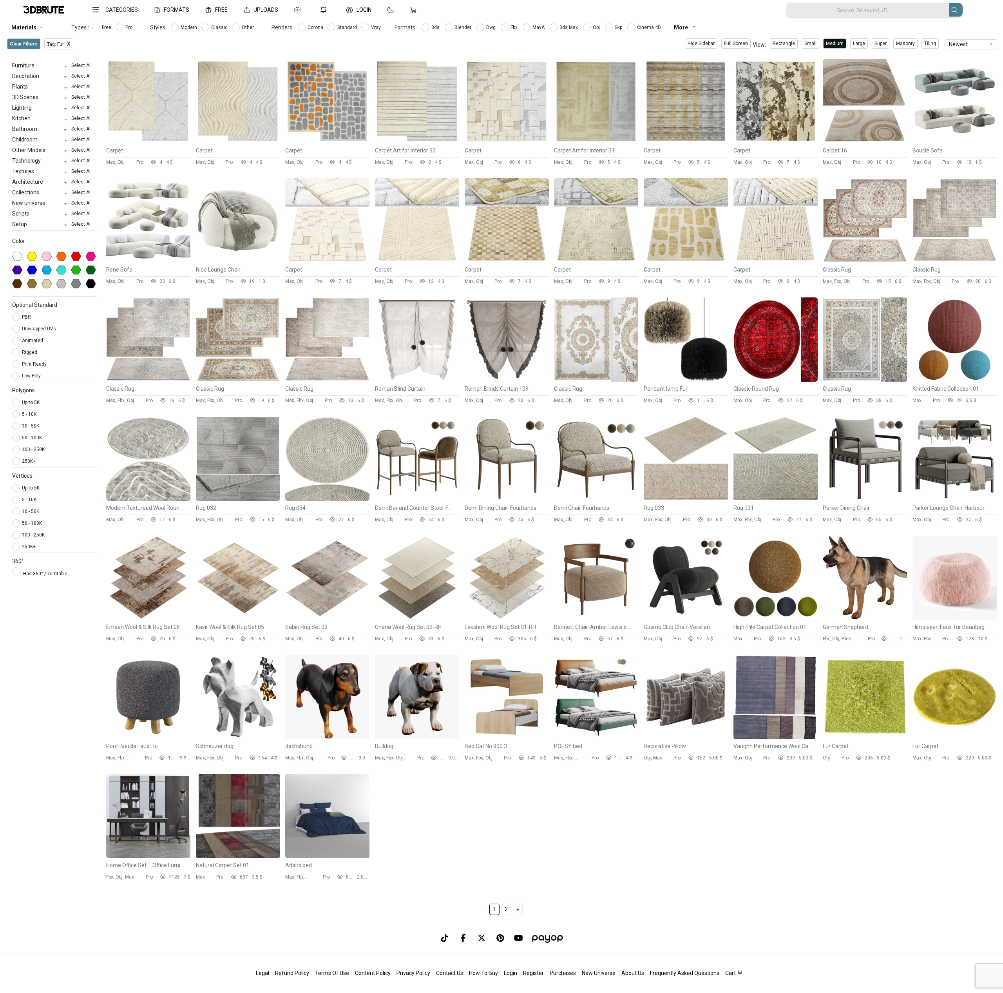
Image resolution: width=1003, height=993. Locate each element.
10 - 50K (30, 426)
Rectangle (784, 43)
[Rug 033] (686, 499)
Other (248, 27)
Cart (731, 973)
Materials (23, 27)
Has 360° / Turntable (45, 573)
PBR (27, 317)
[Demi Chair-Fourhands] (596, 499)
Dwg (491, 27)
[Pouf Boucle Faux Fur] (148, 737)
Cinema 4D (649, 27)
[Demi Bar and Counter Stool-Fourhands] (417, 499)
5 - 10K (29, 414)
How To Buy (483, 973)
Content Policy (373, 973)
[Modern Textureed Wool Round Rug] (148, 499)
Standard (347, 27)
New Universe (599, 973)
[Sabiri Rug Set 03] (327, 618)
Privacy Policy (413, 973)
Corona (316, 27)
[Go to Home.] (43, 10)
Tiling (930, 43)
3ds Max (569, 27)
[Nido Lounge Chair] (238, 260)
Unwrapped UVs (39, 329)
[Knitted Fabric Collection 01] (954, 380)
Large (859, 43)
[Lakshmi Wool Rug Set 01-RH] (507, 618)
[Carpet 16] (865, 141)
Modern (189, 27)
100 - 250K (33, 449)
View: (759, 45)
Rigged (30, 352)
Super (880, 43)
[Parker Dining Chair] (865, 499)
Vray (376, 27)
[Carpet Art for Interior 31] (596, 141)
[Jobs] (299, 9)
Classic (220, 27)
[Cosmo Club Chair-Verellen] (686, 618)
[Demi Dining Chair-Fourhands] (507, 499)
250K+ (29, 461)
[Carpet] (148, 141)
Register (533, 973)
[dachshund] (327, 737)
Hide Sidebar (701, 43)
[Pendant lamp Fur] (686, 380)
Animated (33, 340)
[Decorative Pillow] (686, 737)
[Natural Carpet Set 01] (238, 856)
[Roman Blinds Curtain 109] (507, 380)
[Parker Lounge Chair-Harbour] (954, 499)
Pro (129, 27)
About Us (632, 973)
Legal (262, 973)
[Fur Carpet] (865, 737)
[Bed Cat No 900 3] (507, 737)
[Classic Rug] (865, 260)
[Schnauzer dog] (238, 737)
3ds (436, 27)
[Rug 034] (327, 499)
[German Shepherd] (865, 618)
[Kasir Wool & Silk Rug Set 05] (238, 618)
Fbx (515, 27)
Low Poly (32, 376)
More (681, 27)
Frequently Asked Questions (684, 973)
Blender (463, 27)
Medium (835, 43)
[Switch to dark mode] (382, 9)
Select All (81, 65)
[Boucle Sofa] (954, 141)
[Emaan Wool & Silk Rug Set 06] (148, 618)
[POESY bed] (596, 737)
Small (810, 43)
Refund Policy (292, 973)
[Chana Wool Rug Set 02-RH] (417, 618)
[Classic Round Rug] (775, 380)
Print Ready (35, 364)
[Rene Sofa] (148, 260)
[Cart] (415, 9)
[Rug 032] (238, 499)
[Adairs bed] (327, 856)
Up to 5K (31, 402)
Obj (597, 27)
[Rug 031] (775, 499)
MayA (539, 27)
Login (510, 973)
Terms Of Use (332, 973)
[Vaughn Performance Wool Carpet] (775, 737)
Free (107, 27)
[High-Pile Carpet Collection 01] (775, 618)
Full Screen (736, 43)
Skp (619, 27)
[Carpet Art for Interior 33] (417, 141)
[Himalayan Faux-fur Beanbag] (954, 618)
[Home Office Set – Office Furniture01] (148, 856)
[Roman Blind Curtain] (417, 380)
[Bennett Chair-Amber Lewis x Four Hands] (596, 618)
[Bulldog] (417, 737)
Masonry (905, 43)
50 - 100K (32, 437)
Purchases (563, 973)
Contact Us (449, 973)
